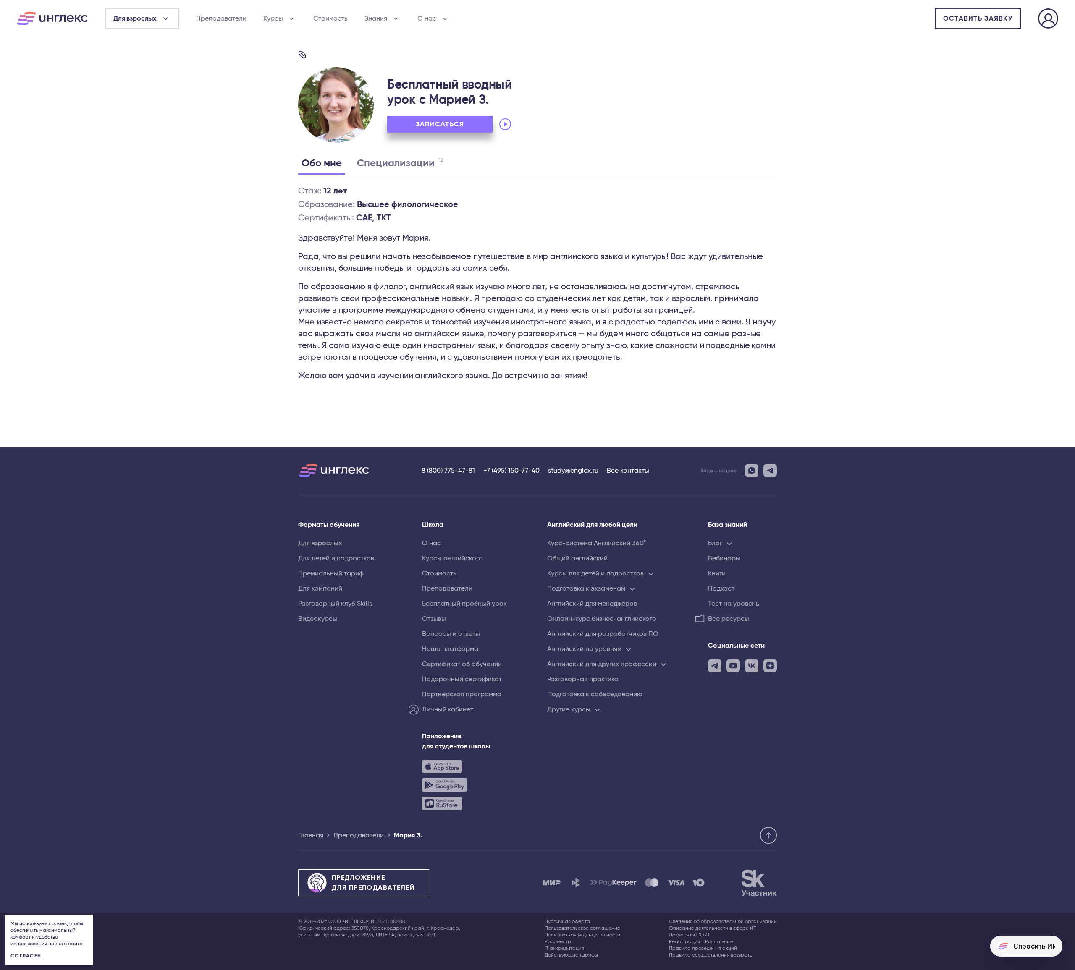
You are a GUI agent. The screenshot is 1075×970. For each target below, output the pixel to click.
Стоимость (330, 18)
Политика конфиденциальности (582, 934)
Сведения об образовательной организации (723, 921)
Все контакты (628, 470)
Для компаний (320, 588)
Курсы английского (452, 558)
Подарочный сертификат (462, 679)
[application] (555, 124)
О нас (426, 18)
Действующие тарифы (571, 954)
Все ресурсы (728, 618)
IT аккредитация (564, 948)
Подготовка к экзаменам (586, 588)
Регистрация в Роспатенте (701, 941)
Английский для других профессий (601, 664)
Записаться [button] (440, 124)
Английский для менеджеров (592, 603)
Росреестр (558, 941)
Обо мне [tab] (322, 163)
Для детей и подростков (336, 558)
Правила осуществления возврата (711, 954)
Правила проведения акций (703, 948)
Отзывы (434, 618)
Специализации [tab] (400, 162)
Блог (715, 543)
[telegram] (714, 665)
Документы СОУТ (689, 934)
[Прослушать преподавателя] (505, 124)
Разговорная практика (583, 679)
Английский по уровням (584, 649)
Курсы (273, 18)
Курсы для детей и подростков (595, 573)
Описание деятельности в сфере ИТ (712, 928)
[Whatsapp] (751, 470)
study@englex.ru (573, 470)
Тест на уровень (733, 603)
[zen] (770, 665)
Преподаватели (221, 18)
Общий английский (577, 558)
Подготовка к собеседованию (594, 694)
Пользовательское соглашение (582, 928)
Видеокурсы (317, 618)
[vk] (751, 665)
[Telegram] (770, 470)
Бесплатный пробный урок (464, 603)
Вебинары (724, 558)
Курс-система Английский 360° (596, 543)
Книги (717, 573)
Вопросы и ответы (451, 633)
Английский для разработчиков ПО (602, 633)
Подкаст (721, 588)
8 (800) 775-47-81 (448, 470)
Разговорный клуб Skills (335, 603)
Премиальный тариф (331, 573)
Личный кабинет (447, 709)
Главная (310, 835)
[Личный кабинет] (1048, 20)
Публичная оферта (567, 921)
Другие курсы (568, 709)
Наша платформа (450, 649)
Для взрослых (320, 543)
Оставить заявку (978, 18)
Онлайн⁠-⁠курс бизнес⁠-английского (601, 618)
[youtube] (733, 665)
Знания (375, 18)
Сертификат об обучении (462, 664)
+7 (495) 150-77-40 (511, 470)
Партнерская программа (461, 694)
